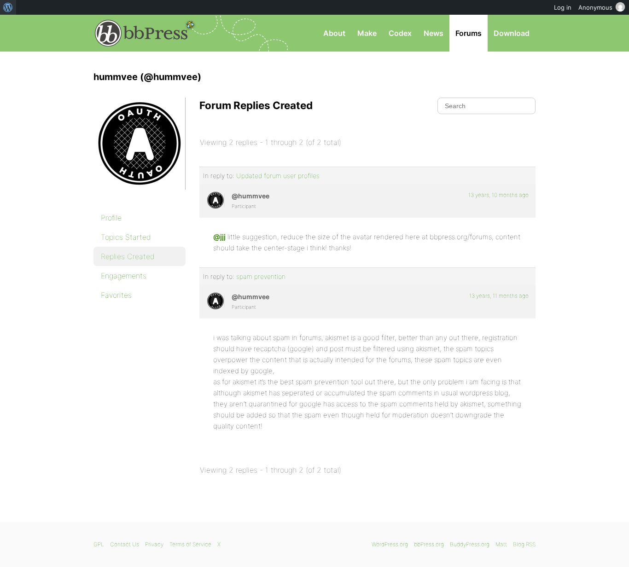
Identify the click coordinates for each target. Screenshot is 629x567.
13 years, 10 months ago (498, 194)
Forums (468, 33)
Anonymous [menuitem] (595, 7)
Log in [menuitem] (562, 7)
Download (512, 33)
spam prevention (260, 276)
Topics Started (126, 237)
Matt (501, 544)
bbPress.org (141, 33)
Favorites (116, 295)
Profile (111, 217)
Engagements (123, 275)
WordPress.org (390, 544)
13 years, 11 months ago (499, 295)
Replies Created (128, 256)
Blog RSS (524, 544)
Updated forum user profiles (278, 175)
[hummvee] (139, 196)
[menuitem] (8, 7)
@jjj (219, 236)
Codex (400, 33)
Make (367, 33)
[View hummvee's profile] (215, 200)
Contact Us (124, 544)
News (433, 33)
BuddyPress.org (469, 544)
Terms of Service (190, 544)
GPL (98, 544)
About (334, 33)
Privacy (154, 544)
